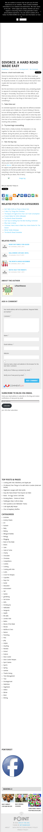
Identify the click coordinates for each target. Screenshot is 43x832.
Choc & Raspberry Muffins (11, 509)
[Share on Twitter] (7, 195)
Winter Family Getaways (11, 230)
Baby (4, 528)
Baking (5, 531)
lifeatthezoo (5, 69)
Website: (6, 353)
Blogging (6, 539)
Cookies (5, 564)
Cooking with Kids (8, 569)
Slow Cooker (7, 657)
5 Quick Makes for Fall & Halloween (15, 216)
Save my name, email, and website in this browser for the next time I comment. (21, 365)
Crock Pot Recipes (8, 575)
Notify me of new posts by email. (14, 375)
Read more (23, 19)
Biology (5, 536)
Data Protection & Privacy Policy (25, 827)
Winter (5, 692)
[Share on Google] (25, 195)
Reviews (5, 648)
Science (5, 654)
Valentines (6, 684)
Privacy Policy (22, 830)
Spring (5, 668)
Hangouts (6, 610)
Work (5, 695)
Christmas (6, 558)
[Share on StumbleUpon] (32, 195)
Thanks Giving (7, 673)
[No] (41, 11)
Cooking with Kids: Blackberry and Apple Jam (17, 482)
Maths (5, 621)
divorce (9, 165)
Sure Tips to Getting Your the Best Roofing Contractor (21, 221)
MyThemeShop (25, 825)
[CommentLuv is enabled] (14, 386)
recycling (6, 646)
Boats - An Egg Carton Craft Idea (13, 495)
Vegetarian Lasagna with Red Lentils (14, 490)
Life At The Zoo (23, 823)
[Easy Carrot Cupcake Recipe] (8, 798)
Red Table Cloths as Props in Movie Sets (16, 209)
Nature (5, 632)
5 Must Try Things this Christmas (14, 211)
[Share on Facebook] (3, 195)
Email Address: (9, 344)
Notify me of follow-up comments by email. (17, 370)
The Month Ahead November (13, 218)
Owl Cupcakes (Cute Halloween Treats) (15, 504)
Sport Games (7, 662)
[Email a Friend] (10, 195)
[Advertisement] (21, 35)
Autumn (5, 525)
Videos (5, 689)
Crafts (5, 572)
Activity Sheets (7, 520)
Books (5, 545)
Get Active (6, 599)
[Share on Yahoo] (36, 195)
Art (4, 523)
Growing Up (7, 605)
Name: (6, 335)
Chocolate (6, 555)
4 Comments (12, 255)
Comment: (7, 316)
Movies (5, 627)
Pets (4, 638)
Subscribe (7, 406)
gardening (6, 596)
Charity (5, 553)
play (4, 640)
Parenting (6, 635)
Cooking (5, 566)
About (7, 827)
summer (5, 670)
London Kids (7, 618)
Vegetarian (6, 687)
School (5, 651)
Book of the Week (8, 542)
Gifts (4, 602)
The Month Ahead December (13, 232)
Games (5, 594)
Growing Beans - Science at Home (13, 498)
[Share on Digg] (21, 195)
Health (5, 613)
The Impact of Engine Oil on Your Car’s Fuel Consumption (22, 214)
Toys (4, 679)
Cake (4, 547)
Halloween (6, 607)
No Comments (34, 69)
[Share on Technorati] (7, 198)
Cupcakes (6, 577)
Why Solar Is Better (10, 223)
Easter (5, 583)
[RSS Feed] (10, 198)
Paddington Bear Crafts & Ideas (13, 501)
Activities (6, 517)
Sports (5, 665)
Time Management (9, 676)
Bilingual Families (8, 534)
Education (6, 586)
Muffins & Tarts (8, 629)
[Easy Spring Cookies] (21, 798)
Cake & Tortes (7, 550)
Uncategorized (24, 69)
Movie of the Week (9, 624)
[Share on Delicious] (18, 195)
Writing (5, 698)
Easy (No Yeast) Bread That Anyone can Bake (17, 493)
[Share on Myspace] (29, 195)
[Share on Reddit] (3, 198)
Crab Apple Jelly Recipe (10, 506)
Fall (4, 591)
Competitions (7, 561)
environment (7, 588)
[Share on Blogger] (14, 195)
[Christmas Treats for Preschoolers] (34, 800)
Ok (17, 19)
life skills (5, 616)
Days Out (6, 580)
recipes (5, 643)
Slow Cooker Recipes (9, 659)
